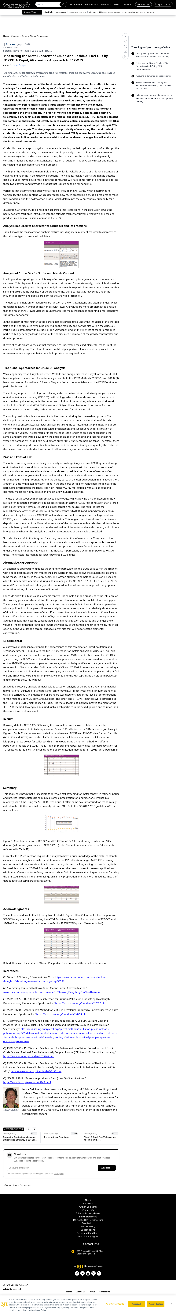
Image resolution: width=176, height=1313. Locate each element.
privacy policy (58, 1173)
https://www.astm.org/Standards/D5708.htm (28, 1056)
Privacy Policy (88, 1226)
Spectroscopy (10, 47)
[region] (88, 1304)
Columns (105, 4)
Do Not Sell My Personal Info (88, 1219)
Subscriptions (88, 1229)
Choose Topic (30, 12)
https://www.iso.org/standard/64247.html (27, 1082)
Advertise (88, 1203)
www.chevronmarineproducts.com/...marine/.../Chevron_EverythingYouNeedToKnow (51, 992)
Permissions (88, 1223)
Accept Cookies (156, 1304)
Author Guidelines (88, 1206)
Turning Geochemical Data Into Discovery (138, 12)
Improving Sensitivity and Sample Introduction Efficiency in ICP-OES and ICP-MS (19, 1138)
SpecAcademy (61, 12)
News (92, 1291)
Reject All (136, 1304)
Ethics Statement (88, 1216)
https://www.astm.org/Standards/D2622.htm (80, 1003)
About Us (80, 1291)
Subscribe (105, 1167)
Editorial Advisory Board (88, 1213)
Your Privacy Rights (88, 1236)
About (88, 1200)
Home (6, 36)
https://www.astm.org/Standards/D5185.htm (36, 1071)
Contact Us (88, 1210)
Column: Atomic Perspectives (17, 1185)
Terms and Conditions (88, 1233)
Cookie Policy (40, 1310)
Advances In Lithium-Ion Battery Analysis (104, 12)
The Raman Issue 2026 (77, 12)
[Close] (172, 1304)
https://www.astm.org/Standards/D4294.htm (61, 1014)
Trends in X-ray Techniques (56, 1137)
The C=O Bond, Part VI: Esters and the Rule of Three (100, 1138)
